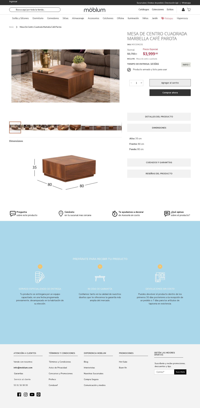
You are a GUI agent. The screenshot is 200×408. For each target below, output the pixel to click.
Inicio (11, 27)
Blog (86, 361)
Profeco (52, 379)
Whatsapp (186, 3)
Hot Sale (123, 361)
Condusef (53, 385)
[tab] (159, 117)
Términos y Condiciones (60, 361)
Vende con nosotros (23, 361)
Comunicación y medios (95, 385)
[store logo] (95, 10)
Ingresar (13, 1)
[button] (15, 76)
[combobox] (34, 9)
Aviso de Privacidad (58, 367)
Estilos (170, 9)
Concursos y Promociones (61, 373)
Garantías (18, 373)
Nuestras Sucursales (93, 373)
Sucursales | (142, 3)
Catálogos (144, 9)
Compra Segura (91, 379)
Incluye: (131, 59)
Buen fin (123, 367)
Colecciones (158, 9)
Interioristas (89, 367)
